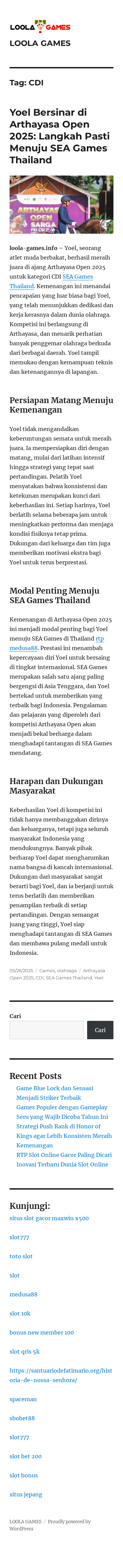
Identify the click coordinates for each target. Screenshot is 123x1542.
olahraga (67, 970)
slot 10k (20, 1313)
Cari (15, 1016)
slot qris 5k (25, 1351)
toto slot (21, 1256)
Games (47, 970)
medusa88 (24, 1294)
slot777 (19, 1237)
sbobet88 (22, 1418)
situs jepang (26, 1494)
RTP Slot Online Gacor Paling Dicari (64, 1154)
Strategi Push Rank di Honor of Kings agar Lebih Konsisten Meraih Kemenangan (64, 1136)
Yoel (99, 977)
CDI (40, 977)
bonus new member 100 (42, 1332)
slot (15, 1275)
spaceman (23, 1399)
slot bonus (24, 1475)
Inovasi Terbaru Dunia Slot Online (62, 1164)
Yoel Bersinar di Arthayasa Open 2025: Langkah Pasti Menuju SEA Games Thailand (60, 136)
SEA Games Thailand (69, 977)
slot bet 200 (26, 1456)
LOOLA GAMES (40, 43)
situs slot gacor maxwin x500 (49, 1218)
